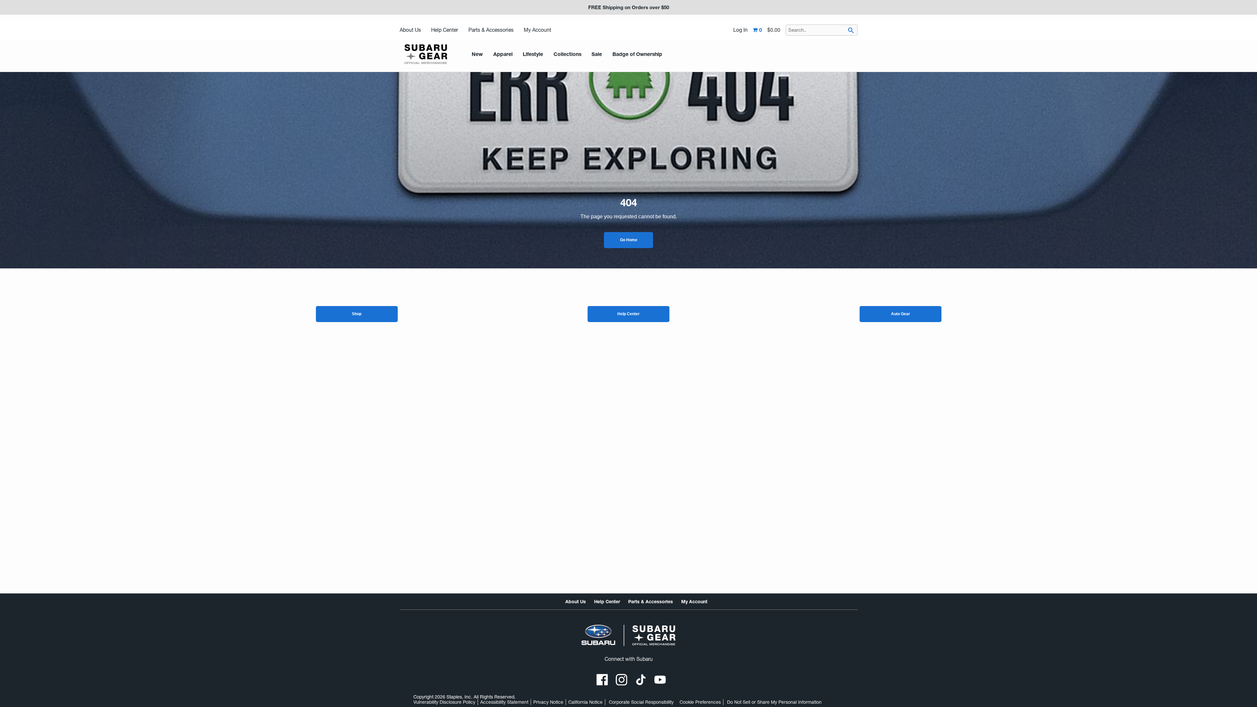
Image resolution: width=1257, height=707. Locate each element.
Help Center (444, 30)
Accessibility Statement (504, 702)
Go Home (628, 240)
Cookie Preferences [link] (700, 702)
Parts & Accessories (491, 30)
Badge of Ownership (637, 54)
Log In (740, 30)
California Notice (585, 702)
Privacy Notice (548, 702)
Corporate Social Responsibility (641, 702)
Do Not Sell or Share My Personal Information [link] (774, 702)
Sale (597, 54)
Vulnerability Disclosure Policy (444, 702)
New (477, 54)
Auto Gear (900, 314)
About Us (410, 30)
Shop (356, 314)
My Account (537, 30)
